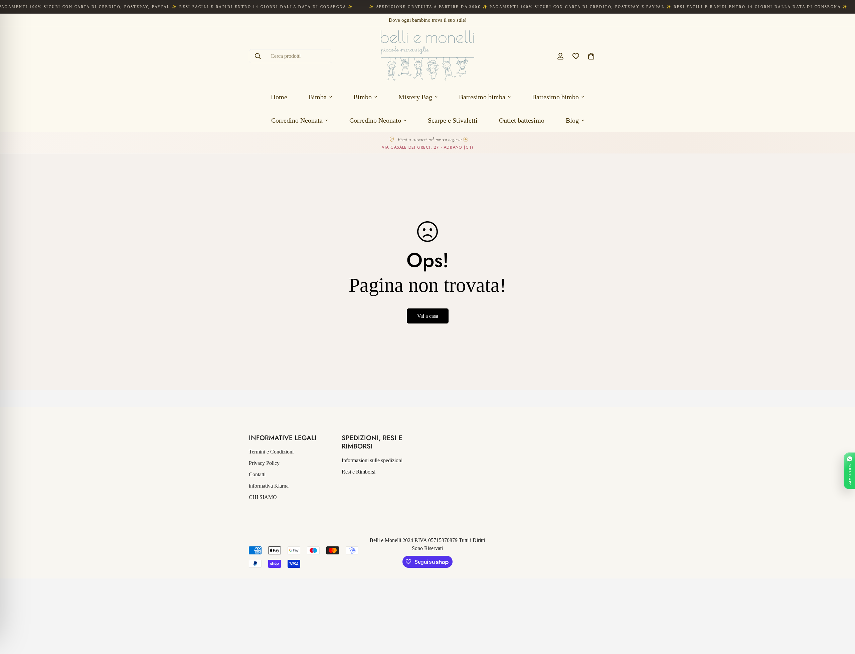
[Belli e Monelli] (427, 56)
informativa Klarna (269, 486)
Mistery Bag (415, 97)
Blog (572, 120)
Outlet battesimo (521, 120)
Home (279, 97)
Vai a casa (427, 316)
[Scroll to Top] (842, 617)
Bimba (318, 97)
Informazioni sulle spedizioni (372, 460)
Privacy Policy (264, 463)
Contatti (257, 474)
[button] (591, 56)
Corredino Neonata (297, 120)
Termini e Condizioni (271, 451)
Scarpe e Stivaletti (453, 120)
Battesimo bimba (482, 97)
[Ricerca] (258, 56)
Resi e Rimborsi (358, 472)
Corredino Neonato (375, 120)
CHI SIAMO (263, 497)
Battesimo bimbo (555, 97)
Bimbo (362, 97)
